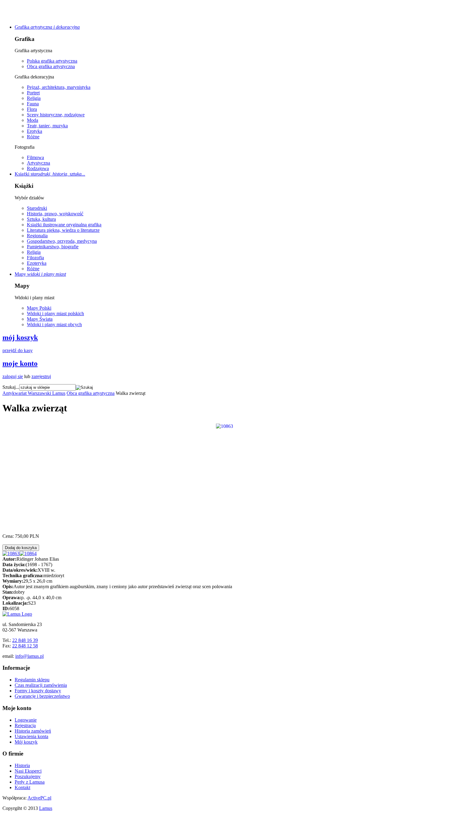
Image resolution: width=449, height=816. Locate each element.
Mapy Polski (39, 308)
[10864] (28, 553)
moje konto (20, 363)
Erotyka (34, 131)
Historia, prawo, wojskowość (55, 213)
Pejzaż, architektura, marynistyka (58, 87)
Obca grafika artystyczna (51, 66)
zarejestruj (41, 376)
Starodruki (37, 208)
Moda (32, 120)
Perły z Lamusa (30, 782)
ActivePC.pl (39, 797)
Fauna (33, 103)
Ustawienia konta (31, 736)
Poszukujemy (28, 776)
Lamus (45, 808)
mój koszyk (20, 337)
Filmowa (35, 157)
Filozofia (35, 257)
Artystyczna (38, 163)
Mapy (40, 274)
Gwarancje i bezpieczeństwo (42, 696)
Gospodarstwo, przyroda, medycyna (62, 241)
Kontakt (22, 787)
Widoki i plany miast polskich (55, 313)
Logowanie (26, 720)
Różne (33, 136)
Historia (22, 765)
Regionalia (37, 235)
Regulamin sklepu (32, 679)
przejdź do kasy (17, 350)
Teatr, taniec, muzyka (47, 125)
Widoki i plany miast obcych (54, 324)
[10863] (224, 425)
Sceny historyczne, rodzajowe (56, 114)
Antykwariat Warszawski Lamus (33, 393)
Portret (33, 92)
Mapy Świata (40, 319)
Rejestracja (25, 725)
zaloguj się (12, 376)
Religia (34, 98)
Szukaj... (10, 387)
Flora (32, 109)
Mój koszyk (26, 742)
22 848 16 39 (25, 640)
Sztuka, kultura (41, 219)
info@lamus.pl (29, 656)
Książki (50, 174)
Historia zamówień (33, 731)
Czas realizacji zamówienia (41, 685)
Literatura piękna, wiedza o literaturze (63, 230)
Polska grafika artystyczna (52, 61)
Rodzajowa (38, 168)
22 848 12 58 (25, 645)
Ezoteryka (36, 263)
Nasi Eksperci (28, 771)
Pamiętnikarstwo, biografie (52, 246)
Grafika (47, 27)
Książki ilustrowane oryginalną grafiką (64, 224)
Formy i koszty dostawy (38, 690)
